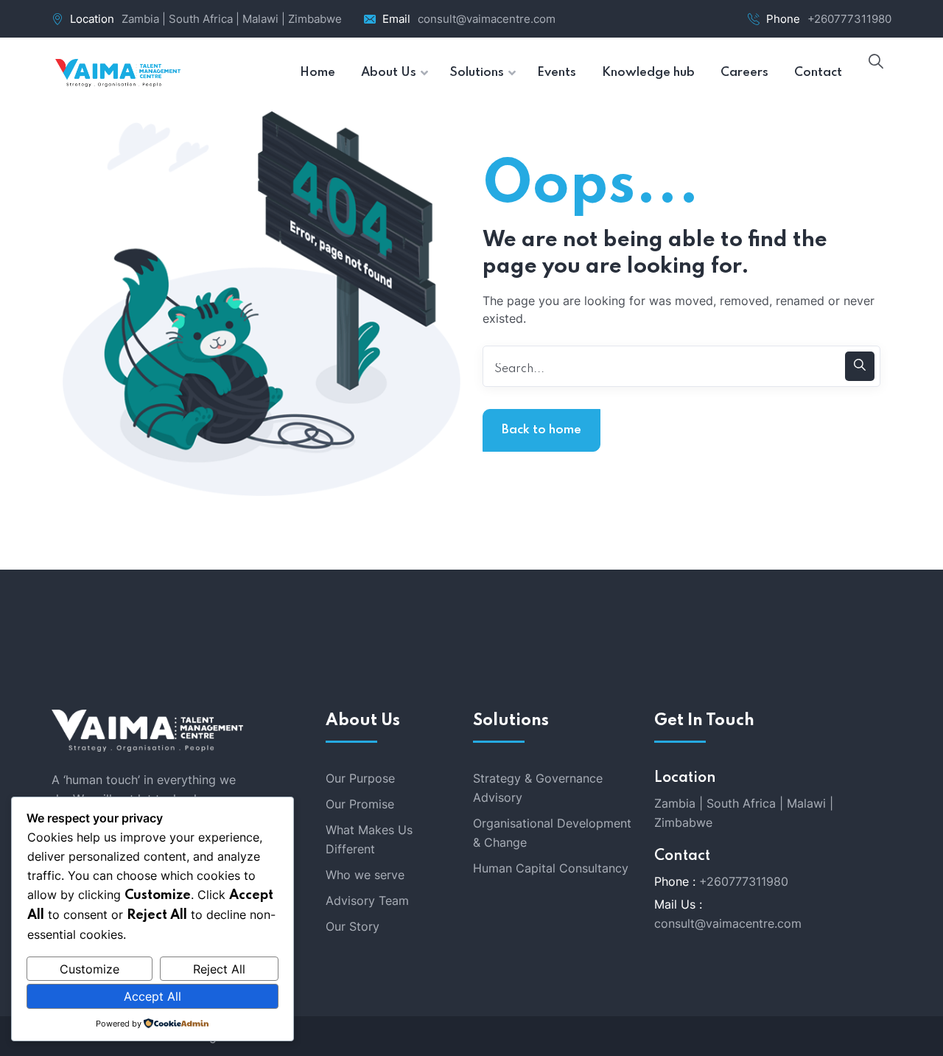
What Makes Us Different (369, 839)
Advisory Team (367, 900)
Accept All (152, 996)
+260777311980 (849, 19)
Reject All (219, 969)
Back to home (541, 430)
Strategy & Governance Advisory (538, 788)
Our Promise (360, 804)
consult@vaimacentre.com (486, 19)
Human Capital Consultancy (550, 868)
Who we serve (365, 874)
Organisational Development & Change (552, 833)
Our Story (352, 926)
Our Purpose (360, 778)
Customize (89, 969)
